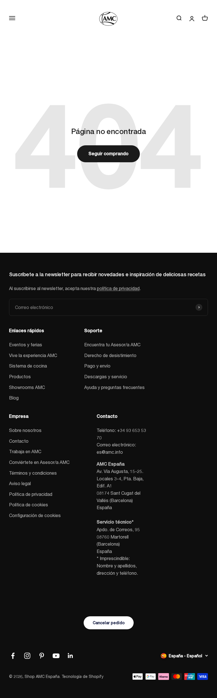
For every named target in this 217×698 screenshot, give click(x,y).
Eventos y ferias (25, 344)
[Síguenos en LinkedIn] (70, 656)
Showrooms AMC (27, 387)
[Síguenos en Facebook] (13, 656)
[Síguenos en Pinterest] (41, 656)
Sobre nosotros (25, 430)
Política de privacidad (30, 494)
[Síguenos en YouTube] (56, 656)
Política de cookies (28, 504)
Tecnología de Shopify (82, 676)
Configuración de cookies (35, 515)
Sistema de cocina (28, 365)
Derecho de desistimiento (110, 355)
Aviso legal (20, 483)
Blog (14, 397)
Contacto (19, 441)
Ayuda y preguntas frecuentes (114, 387)
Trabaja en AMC (25, 451)
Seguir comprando (108, 153)
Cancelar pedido (109, 623)
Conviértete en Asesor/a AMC (39, 462)
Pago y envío (97, 365)
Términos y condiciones (33, 473)
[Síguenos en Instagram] (27, 656)
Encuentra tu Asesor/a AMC (112, 344)
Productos (20, 376)
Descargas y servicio (105, 376)
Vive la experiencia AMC (33, 355)
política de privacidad (118, 288)
